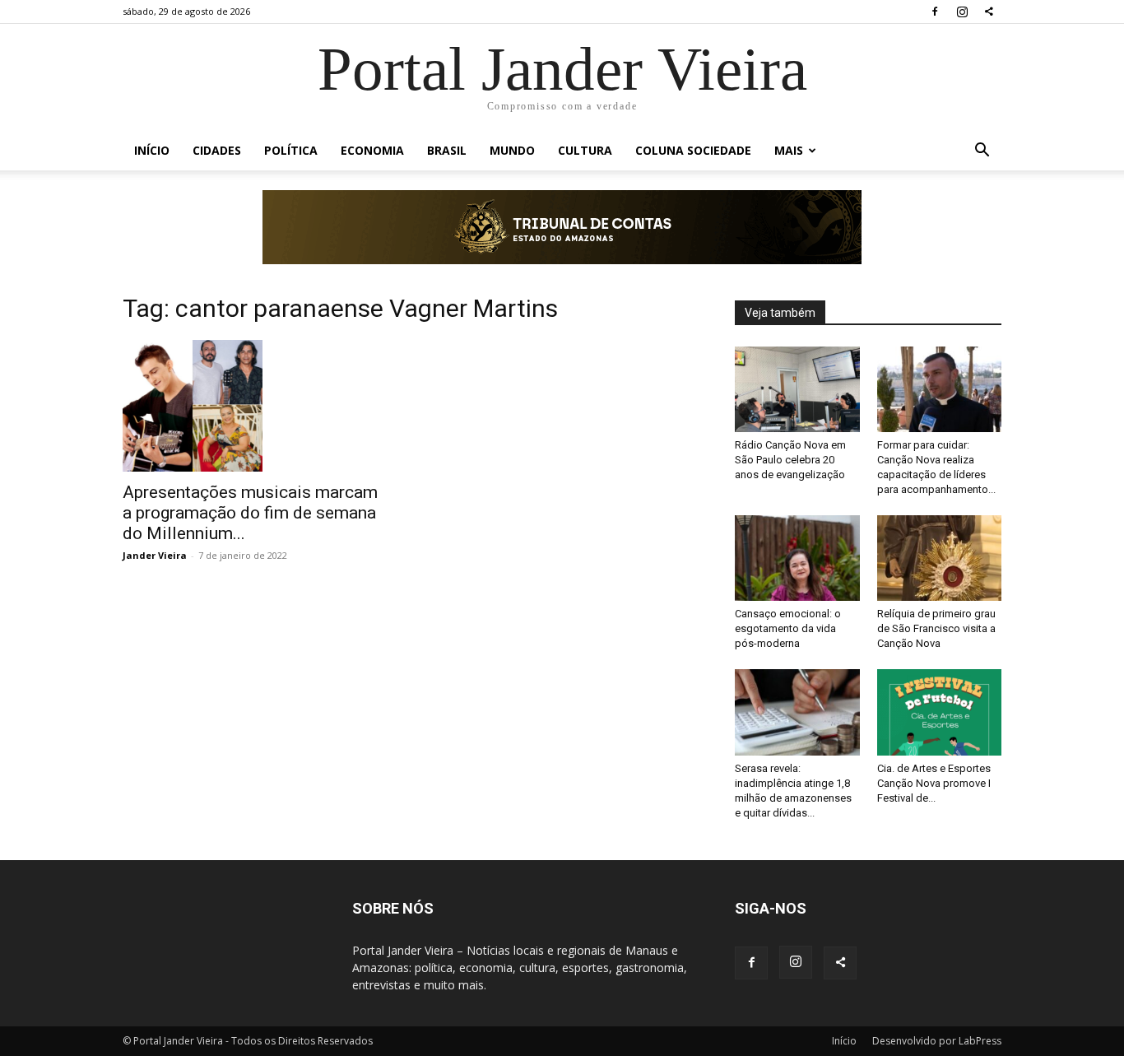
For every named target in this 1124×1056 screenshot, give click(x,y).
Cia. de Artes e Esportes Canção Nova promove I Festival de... (934, 783)
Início (152, 150)
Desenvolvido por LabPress (936, 1041)
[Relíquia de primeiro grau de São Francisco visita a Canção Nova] (939, 558)
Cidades (217, 150)
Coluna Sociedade (693, 150)
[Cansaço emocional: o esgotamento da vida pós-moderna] (797, 558)
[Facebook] (934, 11)
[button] (981, 152)
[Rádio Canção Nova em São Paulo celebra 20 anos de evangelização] (797, 389)
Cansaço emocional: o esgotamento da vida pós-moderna (788, 628)
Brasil (447, 150)
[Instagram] (962, 11)
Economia (372, 150)
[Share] (989, 11)
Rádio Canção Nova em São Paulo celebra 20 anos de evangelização (790, 460)
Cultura (585, 150)
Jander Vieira (155, 555)
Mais (788, 150)
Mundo (512, 150)
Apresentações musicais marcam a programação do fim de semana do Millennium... (250, 512)
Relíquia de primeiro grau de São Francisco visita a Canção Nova (936, 628)
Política (291, 150)
